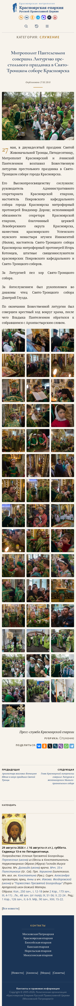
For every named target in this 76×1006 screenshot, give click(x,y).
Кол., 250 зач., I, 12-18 (27, 891)
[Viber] (60, 746)
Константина (27, 875)
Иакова (46, 879)
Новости (17, 973)
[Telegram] (71, 746)
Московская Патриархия (38, 934)
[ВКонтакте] (39, 746)
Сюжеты (58, 973)
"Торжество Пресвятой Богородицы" (38, 883)
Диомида (24, 867)
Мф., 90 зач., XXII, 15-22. (48, 899)
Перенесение (10, 860)
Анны (30, 879)
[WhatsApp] (66, 746)
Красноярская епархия (38, 938)
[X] (50, 746)
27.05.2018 (45, 82)
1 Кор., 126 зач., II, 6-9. (17, 899)
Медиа (45, 973)
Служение (49, 37)
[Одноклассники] (44, 746)
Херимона (45, 871)
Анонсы (32, 973)
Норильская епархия (38, 951)
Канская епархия (38, 947)
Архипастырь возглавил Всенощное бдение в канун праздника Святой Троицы (19, 775)
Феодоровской (62, 879)
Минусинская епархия (38, 955)
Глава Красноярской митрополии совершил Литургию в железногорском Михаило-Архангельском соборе (57, 776)
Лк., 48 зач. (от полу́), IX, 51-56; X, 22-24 (39, 895)
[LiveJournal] (55, 746)
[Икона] (14, 844)
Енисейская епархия (38, 942)
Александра (62, 875)
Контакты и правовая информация (38, 988)
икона (23, 860)
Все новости (11, 908)
